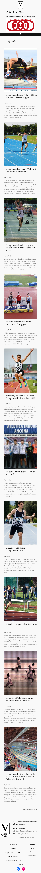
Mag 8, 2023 (7, 256)
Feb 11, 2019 (7, 480)
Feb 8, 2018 (7, 785)
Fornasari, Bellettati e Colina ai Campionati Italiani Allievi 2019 (20, 397)
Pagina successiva (30, 809)
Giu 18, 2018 (7, 556)
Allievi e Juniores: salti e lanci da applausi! (20, 473)
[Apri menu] (20, 34)
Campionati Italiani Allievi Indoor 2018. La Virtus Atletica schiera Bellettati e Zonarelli (21, 777)
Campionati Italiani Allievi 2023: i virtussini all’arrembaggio (21, 96)
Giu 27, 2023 (7, 103)
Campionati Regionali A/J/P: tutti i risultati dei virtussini (21, 170)
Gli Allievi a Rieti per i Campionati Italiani (16, 549)
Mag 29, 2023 (8, 177)
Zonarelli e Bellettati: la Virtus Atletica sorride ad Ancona (19, 699)
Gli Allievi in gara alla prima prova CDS (21, 625)
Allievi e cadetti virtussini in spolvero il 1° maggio (18, 323)
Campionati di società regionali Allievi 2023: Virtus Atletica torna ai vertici (21, 248)
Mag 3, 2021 (7, 330)
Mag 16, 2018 (8, 632)
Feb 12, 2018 (7, 706)
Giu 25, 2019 (7, 404)
